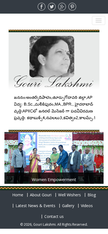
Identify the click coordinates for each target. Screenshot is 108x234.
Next (93, 151)
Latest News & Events (35, 205)
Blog (92, 194)
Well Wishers (69, 194)
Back (15, 151)
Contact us (54, 216)
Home (17, 194)
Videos (87, 205)
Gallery (68, 205)
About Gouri (41, 194)
